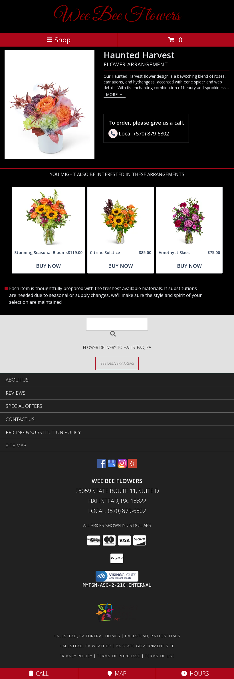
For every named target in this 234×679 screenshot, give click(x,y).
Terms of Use (160, 655)
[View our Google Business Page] (111, 466)
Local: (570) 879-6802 (117, 511)
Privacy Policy (75, 655)
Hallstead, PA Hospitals (152, 635)
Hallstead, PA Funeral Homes (87, 635)
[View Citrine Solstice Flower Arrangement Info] (121, 217)
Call (41, 673)
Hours (198, 673)
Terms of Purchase (118, 655)
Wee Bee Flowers (117, 15)
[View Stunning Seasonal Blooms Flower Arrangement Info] (48, 217)
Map (119, 673)
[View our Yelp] (132, 466)
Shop (62, 39)
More (112, 94)
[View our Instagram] (122, 466)
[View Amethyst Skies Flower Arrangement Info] (189, 217)
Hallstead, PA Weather (85, 645)
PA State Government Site (145, 645)
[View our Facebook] (101, 466)
